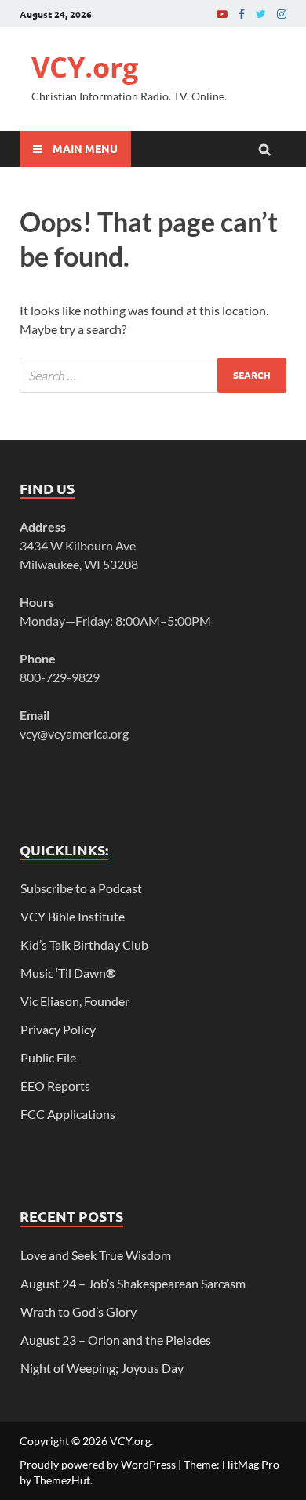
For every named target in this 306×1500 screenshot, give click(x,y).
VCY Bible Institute (72, 916)
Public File (48, 1057)
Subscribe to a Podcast (81, 888)
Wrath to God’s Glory (78, 1311)
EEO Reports (55, 1085)
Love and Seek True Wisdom (95, 1255)
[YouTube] (222, 13)
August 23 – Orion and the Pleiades (115, 1339)
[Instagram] (281, 13)
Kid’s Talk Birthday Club (84, 944)
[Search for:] (153, 375)
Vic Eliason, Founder (74, 1000)
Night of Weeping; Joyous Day (102, 1367)
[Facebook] (242, 13)
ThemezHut (62, 1480)
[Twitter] (261, 13)
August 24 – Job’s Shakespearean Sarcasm (133, 1283)
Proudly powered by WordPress (98, 1464)
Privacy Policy (58, 1029)
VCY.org (84, 67)
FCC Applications (67, 1113)
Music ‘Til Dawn (68, 972)
